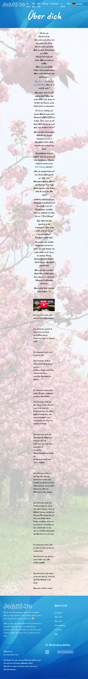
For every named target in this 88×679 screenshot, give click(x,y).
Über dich (33, 5)
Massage (45, 3)
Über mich (38, 5)
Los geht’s (28, 5)
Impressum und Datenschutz (19, 645)
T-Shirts (63, 5)
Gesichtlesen (54, 3)
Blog (68, 3)
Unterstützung (40, 166)
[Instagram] (47, 652)
